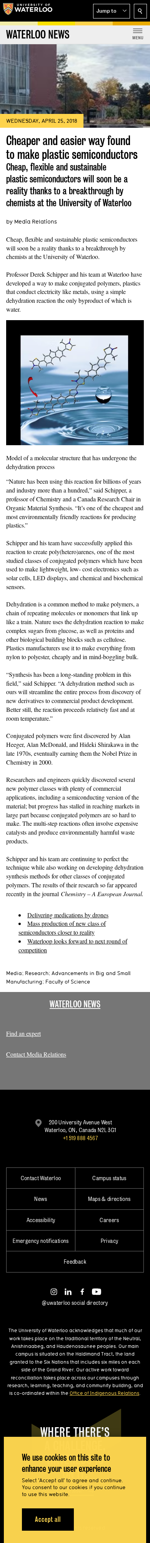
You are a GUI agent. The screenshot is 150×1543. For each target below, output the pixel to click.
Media (14, 973)
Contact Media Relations (36, 1054)
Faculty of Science (67, 982)
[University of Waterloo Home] (27, 10)
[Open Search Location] (140, 11)
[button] (111, 11)
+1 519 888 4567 (80, 1138)
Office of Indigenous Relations (104, 1393)
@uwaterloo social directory (75, 1302)
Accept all (48, 1519)
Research (36, 973)
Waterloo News (75, 1004)
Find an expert (23, 1033)
